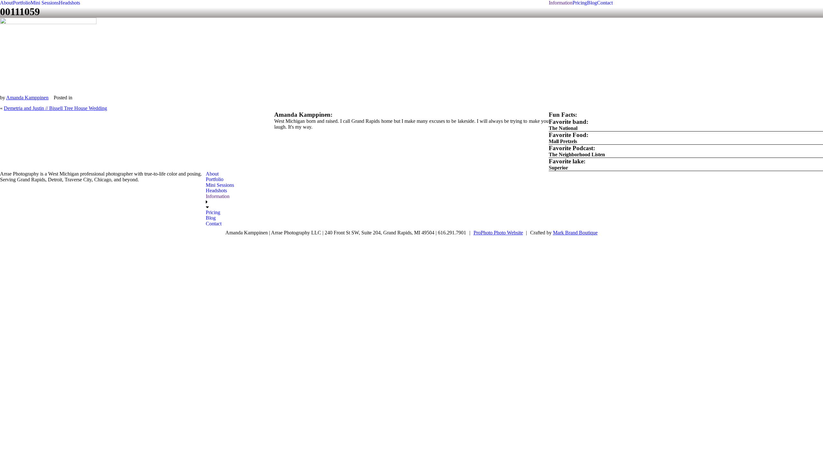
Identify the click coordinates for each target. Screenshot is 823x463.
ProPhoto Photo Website (498, 232)
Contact (605, 2)
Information (561, 2)
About (6, 2)
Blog (592, 2)
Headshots (69, 2)
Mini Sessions (45, 2)
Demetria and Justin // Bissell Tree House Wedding (55, 108)
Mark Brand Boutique (575, 232)
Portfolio (22, 2)
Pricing (580, 2)
